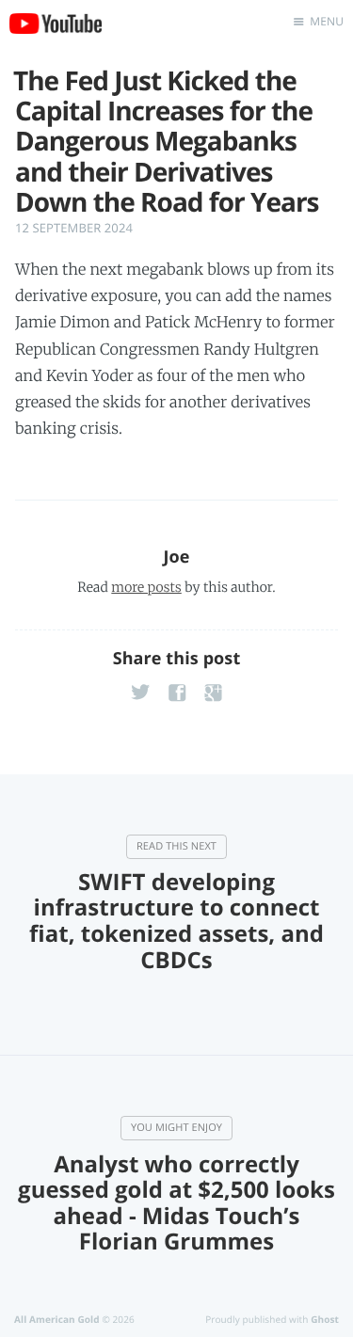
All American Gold (57, 1319)
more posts (146, 587)
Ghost (325, 1319)
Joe (176, 557)
